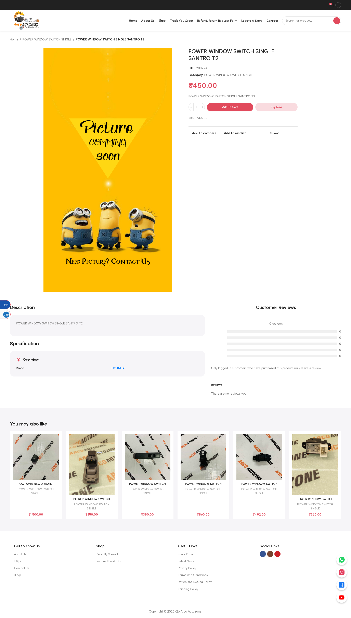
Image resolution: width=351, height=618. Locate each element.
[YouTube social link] (277, 554)
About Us (20, 554)
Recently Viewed (107, 554)
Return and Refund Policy (195, 582)
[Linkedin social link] (286, 133)
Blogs (18, 575)
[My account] (338, 5)
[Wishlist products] (323, 5)
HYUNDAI (118, 368)
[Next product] (339, 40)
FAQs (17, 561)
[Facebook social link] (281, 133)
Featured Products (108, 561)
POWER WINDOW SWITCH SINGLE (47, 39)
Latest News (186, 561)
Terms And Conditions (193, 575)
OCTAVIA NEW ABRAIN (35, 484)
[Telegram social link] (295, 133)
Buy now (276, 107)
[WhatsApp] (341, 559)
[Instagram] (341, 572)
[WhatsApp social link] (290, 133)
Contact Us (21, 568)
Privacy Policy (187, 568)
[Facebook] (341, 585)
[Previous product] (331, 40)
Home (14, 39)
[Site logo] (25, 20)
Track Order (186, 554)
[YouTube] (341, 597)
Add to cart (230, 107)
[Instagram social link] (270, 554)
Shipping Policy (188, 589)
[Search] (336, 20)
